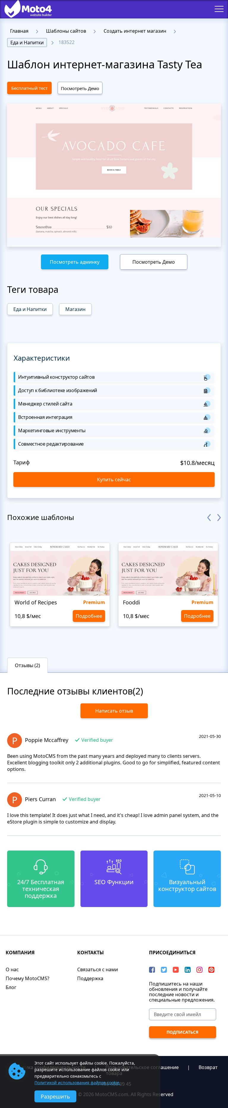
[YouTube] (176, 970)
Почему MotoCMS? (27, 978)
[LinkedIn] (188, 970)
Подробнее (89, 616)
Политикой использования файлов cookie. (77, 1082)
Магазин (75, 309)
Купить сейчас (114, 479)
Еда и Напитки (27, 42)
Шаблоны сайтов (66, 31)
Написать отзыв (114, 711)
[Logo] (23, 9)
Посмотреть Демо (80, 88)
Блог (11, 987)
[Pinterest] (211, 970)
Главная (19, 31)
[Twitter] (164, 970)
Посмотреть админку (74, 262)
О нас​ (12, 969)
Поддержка (90, 978)
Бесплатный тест (29, 88)
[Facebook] (152, 970)
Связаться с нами (97, 969)
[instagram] (199, 970)
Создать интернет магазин (135, 31)
